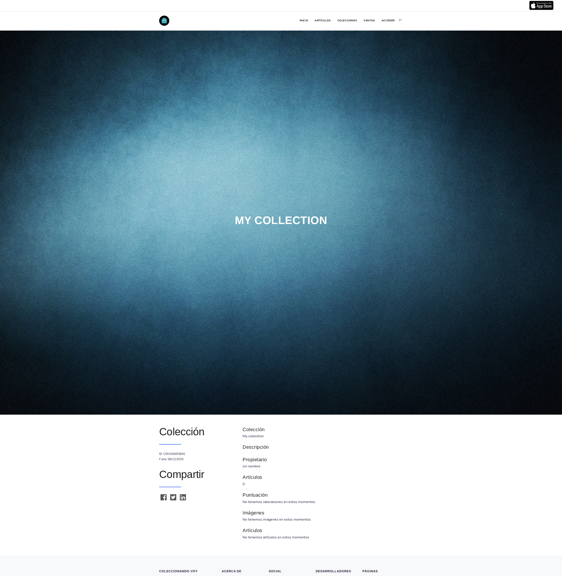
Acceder (388, 20)
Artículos (323, 20)
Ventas (369, 20)
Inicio (304, 20)
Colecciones (347, 20)
